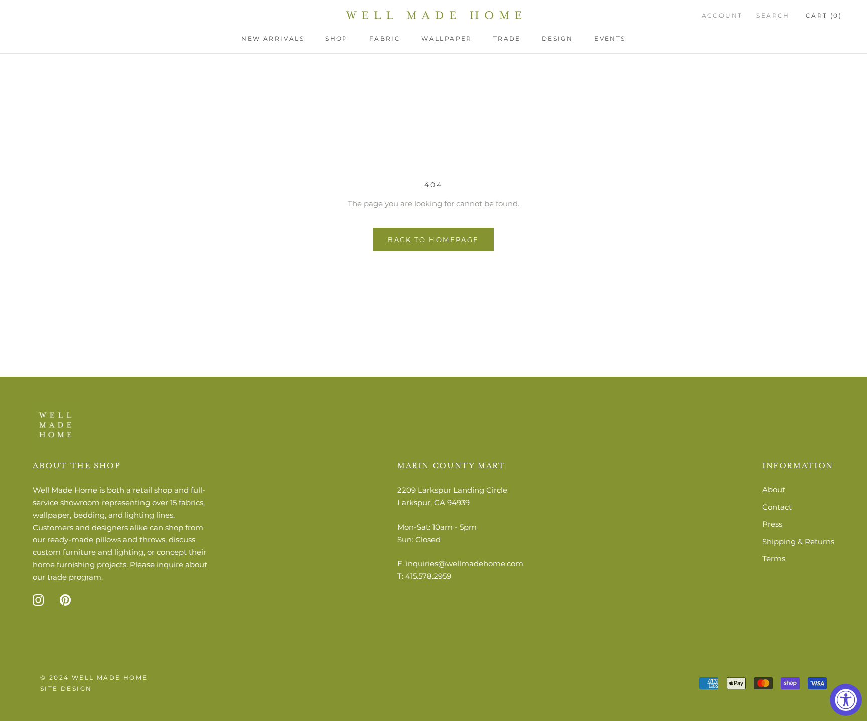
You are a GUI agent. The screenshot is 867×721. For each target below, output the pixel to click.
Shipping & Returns (798, 541)
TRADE (507, 38)
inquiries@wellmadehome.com (464, 563)
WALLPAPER (446, 38)
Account (722, 15)
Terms (773, 558)
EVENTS (609, 38)
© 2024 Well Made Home (94, 677)
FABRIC (384, 38)
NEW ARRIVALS (272, 38)
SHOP (336, 38)
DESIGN (557, 38)
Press (772, 524)
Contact (777, 507)
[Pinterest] (65, 599)
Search (772, 15)
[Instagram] (38, 599)
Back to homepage (433, 239)
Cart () (824, 15)
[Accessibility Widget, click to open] (846, 700)
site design (66, 688)
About (773, 489)
